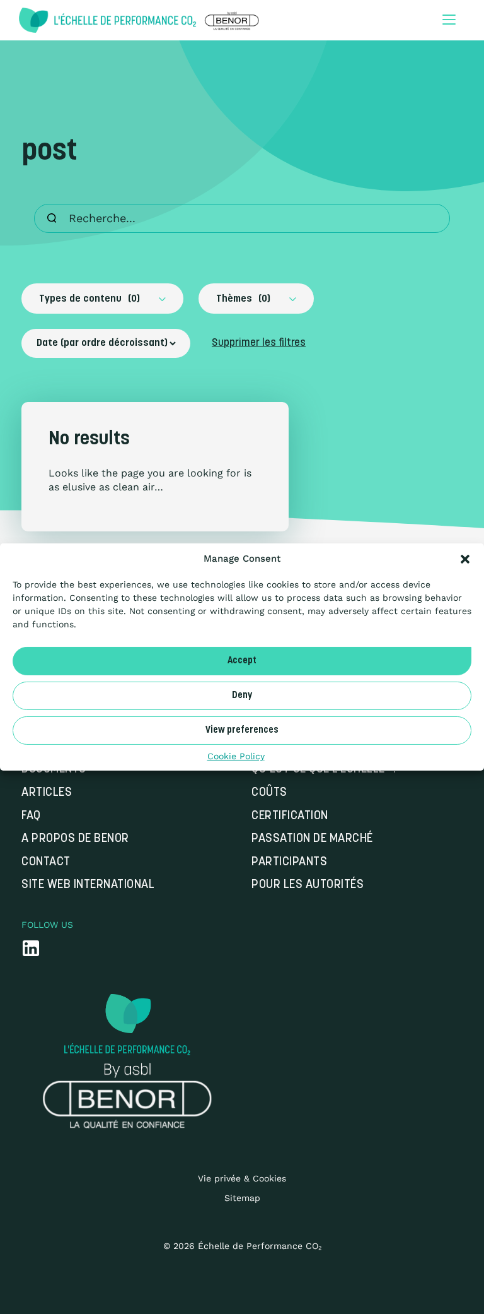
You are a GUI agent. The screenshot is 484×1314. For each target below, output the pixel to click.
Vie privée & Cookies (242, 1178)
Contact (46, 862)
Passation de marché (312, 839)
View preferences (242, 730)
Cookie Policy (236, 756)
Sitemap (242, 1198)
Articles (46, 793)
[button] (465, 559)
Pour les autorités (307, 885)
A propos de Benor (75, 839)
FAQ (31, 816)
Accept (242, 660)
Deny (242, 695)
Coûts (269, 793)
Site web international (87, 885)
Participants (289, 862)
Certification (289, 816)
